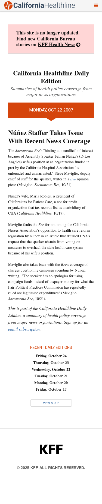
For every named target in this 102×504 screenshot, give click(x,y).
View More (51, 403)
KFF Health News (56, 44)
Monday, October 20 (51, 382)
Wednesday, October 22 (51, 369)
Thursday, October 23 (51, 362)
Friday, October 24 (51, 356)
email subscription (24, 329)
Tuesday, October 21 (51, 376)
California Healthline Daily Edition (51, 76)
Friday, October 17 (51, 389)
